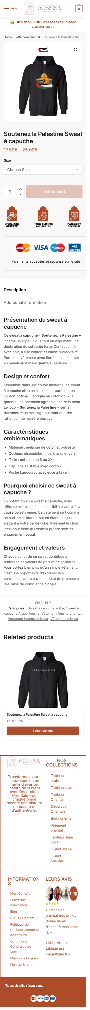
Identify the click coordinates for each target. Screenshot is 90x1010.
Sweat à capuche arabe (46, 608)
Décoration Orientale (59, 808)
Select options (43, 730)
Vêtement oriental (28, 37)
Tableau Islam (62, 787)
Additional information (25, 302)
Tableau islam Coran (62, 839)
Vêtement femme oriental (61, 613)
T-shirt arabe (61, 849)
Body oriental (61, 818)
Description (15, 289)
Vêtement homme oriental (28, 619)
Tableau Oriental (57, 796)
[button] (20, 189)
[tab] (43, 290)
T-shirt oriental (57, 858)
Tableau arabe (57, 778)
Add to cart (54, 191)
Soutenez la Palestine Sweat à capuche (37, 714)
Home (8, 37)
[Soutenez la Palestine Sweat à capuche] (43, 678)
